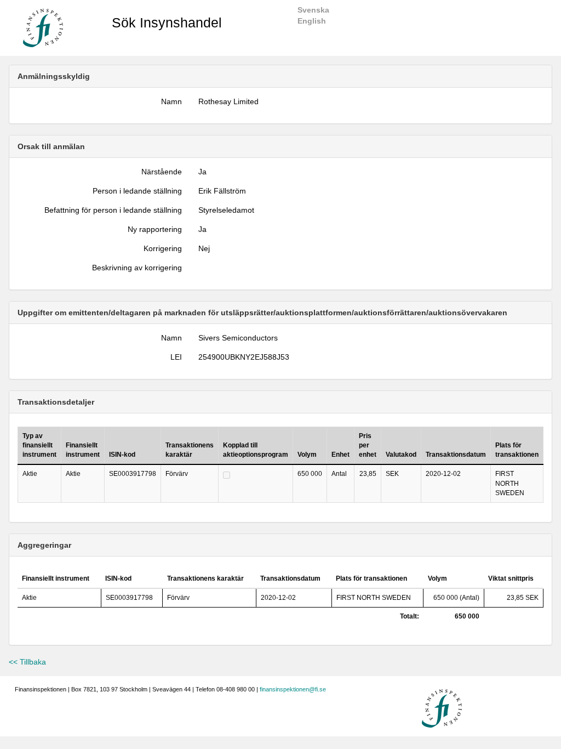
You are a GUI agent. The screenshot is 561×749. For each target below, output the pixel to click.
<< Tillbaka (27, 661)
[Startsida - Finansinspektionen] (43, 27)
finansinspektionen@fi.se (293, 689)
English (311, 20)
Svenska (313, 9)
